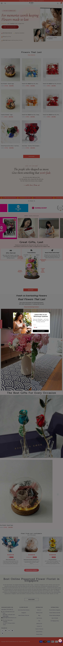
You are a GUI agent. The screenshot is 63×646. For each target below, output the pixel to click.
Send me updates (41, 331)
